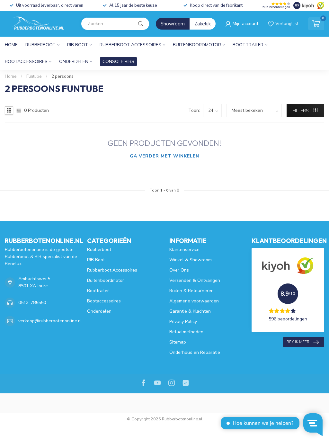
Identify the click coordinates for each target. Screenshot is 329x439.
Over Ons (179, 270)
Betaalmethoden (186, 332)
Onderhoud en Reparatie (194, 352)
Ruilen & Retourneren (191, 291)
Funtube (34, 76)
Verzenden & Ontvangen (194, 280)
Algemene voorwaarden (194, 301)
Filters (301, 111)
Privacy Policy (183, 321)
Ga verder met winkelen (164, 156)
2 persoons (62, 76)
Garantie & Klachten (190, 311)
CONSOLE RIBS (118, 61)
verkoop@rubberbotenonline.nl (50, 321)
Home (11, 45)
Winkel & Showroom (190, 260)
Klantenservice (184, 249)
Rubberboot (40, 45)
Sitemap (177, 342)
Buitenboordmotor (197, 45)
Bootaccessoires (26, 61)
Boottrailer (248, 45)
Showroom (173, 24)
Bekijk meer (298, 342)
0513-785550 (32, 303)
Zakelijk (202, 24)
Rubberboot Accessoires (130, 45)
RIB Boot (77, 45)
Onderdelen (73, 61)
